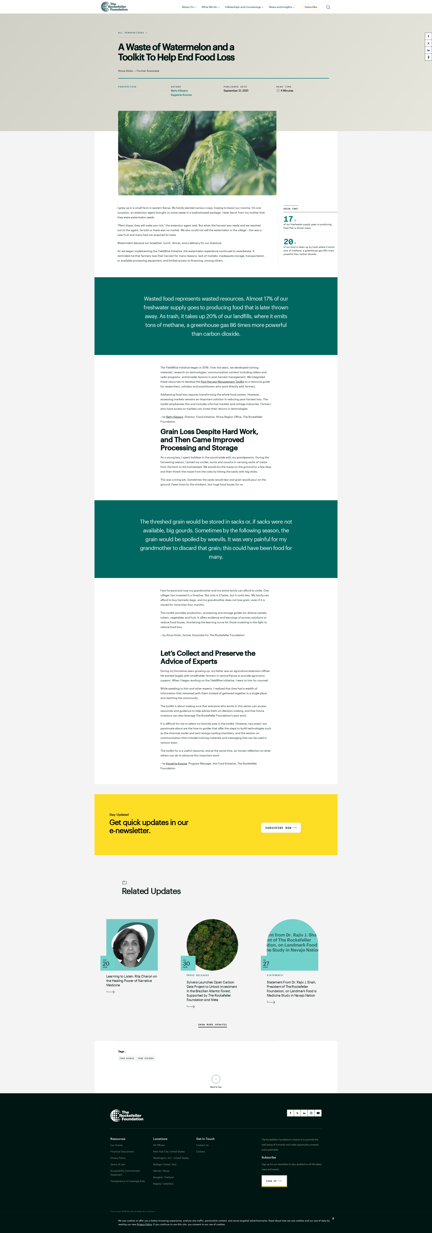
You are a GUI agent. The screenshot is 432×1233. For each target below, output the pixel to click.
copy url (428, 57)
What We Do (209, 6)
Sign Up (271, 1181)
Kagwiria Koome (181, 94)
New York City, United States (169, 1151)
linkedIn (304, 1113)
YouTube (318, 1113)
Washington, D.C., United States (171, 1157)
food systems (146, 1058)
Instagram (311, 1113)
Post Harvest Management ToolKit (222, 381)
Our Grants (116, 1145)
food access (127, 1058)
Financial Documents (122, 1151)
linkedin (428, 50)
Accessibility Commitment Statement (125, 1172)
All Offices (159, 1145)
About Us (188, 6)
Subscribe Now (278, 827)
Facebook (290, 1113)
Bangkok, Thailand (163, 1177)
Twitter (297, 1113)
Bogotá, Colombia (163, 1183)
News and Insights (280, 6)
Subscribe (311, 6)
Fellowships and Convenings (243, 6)
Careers (200, 1151)
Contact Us (202, 1145)
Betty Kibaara (179, 90)
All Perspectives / (132, 32)
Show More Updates (212, 1024)
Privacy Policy (144, 1224)
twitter (428, 43)
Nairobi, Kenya (161, 1170)
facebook (428, 36)
